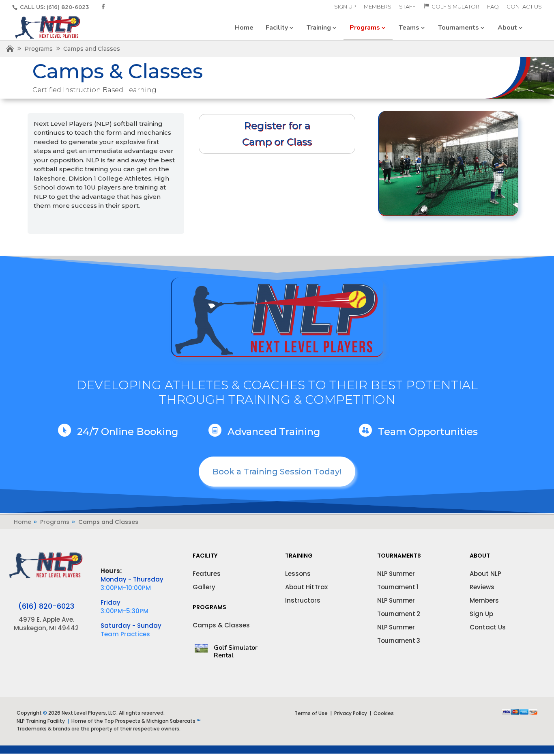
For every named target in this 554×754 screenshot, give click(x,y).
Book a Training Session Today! (277, 471)
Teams (409, 27)
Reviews (482, 587)
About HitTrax (306, 587)
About (507, 27)
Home (244, 27)
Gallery (204, 587)
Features (207, 573)
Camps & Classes (221, 625)
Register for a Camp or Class (277, 134)
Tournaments (458, 27)
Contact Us (524, 7)
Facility (277, 27)
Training (319, 27)
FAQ (493, 7)
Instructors (302, 600)
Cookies (384, 713)
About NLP (485, 573)
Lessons (298, 573)
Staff (407, 7)
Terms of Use (311, 713)
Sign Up (345, 7)
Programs (365, 27)
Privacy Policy (350, 713)
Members (377, 7)
